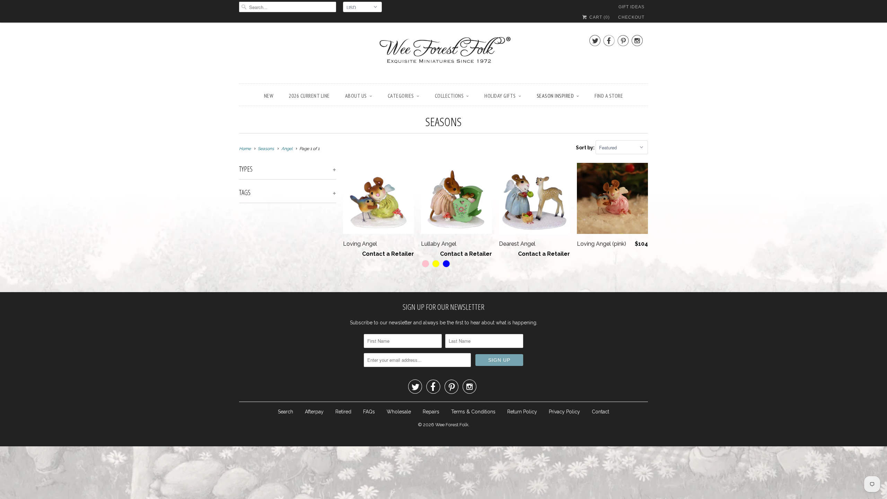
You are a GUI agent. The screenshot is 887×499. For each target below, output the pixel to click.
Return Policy (522, 411)
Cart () (599, 17)
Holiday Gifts (500, 95)
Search (285, 411)
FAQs (369, 411)
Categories (401, 95)
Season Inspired (555, 95)
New (269, 95)
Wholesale (399, 411)
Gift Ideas (631, 7)
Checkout (631, 17)
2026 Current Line (309, 95)
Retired (343, 411)
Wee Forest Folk (451, 424)
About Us (356, 95)
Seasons (443, 122)
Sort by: (586, 147)
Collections (449, 95)
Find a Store (609, 95)
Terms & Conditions (473, 411)
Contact (600, 411)
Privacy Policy (564, 411)
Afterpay (314, 411)
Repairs (431, 411)
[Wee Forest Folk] (443, 55)
